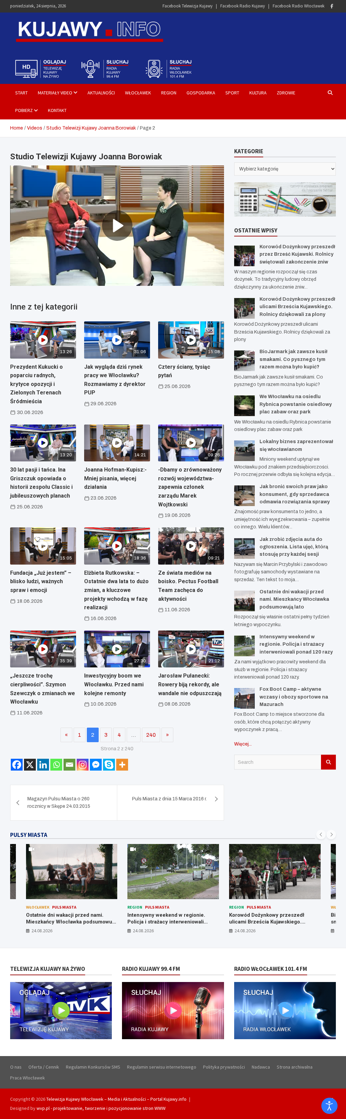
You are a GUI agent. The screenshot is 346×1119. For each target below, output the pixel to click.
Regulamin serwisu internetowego (161, 1067)
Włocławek (138, 93)
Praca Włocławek (27, 1078)
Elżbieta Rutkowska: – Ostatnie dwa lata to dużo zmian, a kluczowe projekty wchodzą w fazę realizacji (116, 590)
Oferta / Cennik (43, 1067)
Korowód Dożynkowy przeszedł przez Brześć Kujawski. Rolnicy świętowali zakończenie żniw (297, 254)
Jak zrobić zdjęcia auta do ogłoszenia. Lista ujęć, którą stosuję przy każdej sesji (294, 547)
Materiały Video (55, 93)
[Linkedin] (43, 765)
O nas (16, 1067)
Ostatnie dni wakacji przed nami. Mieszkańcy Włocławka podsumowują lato (294, 599)
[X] (30, 765)
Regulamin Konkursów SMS (93, 1067)
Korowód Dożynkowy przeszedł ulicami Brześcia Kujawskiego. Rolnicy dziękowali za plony (297, 307)
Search (328, 762)
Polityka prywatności (224, 1067)
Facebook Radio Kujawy (242, 6)
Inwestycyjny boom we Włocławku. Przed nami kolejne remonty (114, 684)
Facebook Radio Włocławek (298, 6)
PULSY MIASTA (28, 835)
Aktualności (101, 93)
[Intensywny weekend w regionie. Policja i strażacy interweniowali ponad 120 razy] (244, 646)
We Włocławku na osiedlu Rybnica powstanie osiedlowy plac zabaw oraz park (296, 404)
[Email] (69, 765)
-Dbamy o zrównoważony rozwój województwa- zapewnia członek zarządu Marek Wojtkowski (190, 486)
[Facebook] (332, 6)
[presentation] (321, 834)
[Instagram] (83, 765)
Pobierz (24, 110)
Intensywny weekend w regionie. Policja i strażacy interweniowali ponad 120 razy (296, 644)
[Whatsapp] (56, 765)
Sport (232, 93)
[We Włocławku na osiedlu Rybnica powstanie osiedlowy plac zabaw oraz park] (244, 405)
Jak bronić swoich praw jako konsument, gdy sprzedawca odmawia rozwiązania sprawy (295, 494)
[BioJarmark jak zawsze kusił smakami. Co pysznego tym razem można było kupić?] (244, 360)
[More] (122, 765)
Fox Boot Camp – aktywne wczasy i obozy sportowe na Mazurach (294, 697)
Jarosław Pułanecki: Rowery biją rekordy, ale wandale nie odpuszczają (190, 684)
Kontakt (57, 110)
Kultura (258, 93)
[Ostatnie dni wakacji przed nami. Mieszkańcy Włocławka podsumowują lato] (244, 601)
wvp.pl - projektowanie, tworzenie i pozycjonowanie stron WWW (101, 1108)
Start (21, 93)
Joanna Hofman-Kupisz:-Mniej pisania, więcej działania (115, 478)
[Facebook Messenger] (96, 765)
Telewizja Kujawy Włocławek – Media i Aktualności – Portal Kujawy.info (116, 1099)
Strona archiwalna (295, 1067)
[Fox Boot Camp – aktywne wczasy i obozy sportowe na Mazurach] (244, 698)
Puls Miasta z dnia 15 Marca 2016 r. (169, 798)
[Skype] (109, 765)
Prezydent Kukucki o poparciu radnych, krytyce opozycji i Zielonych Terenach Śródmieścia (36, 384)
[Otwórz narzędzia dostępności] (329, 1106)
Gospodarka (201, 93)
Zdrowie (286, 93)
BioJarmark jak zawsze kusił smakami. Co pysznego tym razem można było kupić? (293, 359)
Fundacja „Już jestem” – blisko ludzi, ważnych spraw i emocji (40, 581)
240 (151, 735)
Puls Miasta (55, 907)
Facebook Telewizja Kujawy (188, 6)
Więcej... (243, 744)
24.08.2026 (41, 931)
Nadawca (261, 1067)
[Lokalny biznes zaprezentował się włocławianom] (244, 450)
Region (168, 93)
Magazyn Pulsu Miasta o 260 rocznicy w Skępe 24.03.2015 (58, 802)
